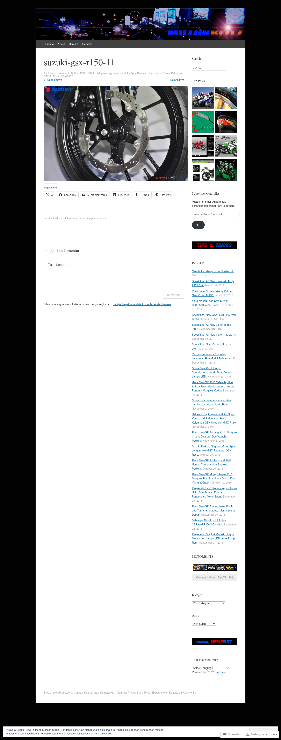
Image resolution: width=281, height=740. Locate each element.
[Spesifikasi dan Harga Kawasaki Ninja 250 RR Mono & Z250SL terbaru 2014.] (226, 170)
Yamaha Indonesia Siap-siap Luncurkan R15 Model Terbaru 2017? (214, 356)
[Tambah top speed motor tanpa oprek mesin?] (203, 98)
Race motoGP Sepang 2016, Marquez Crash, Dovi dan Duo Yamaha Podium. (214, 436)
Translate (220, 672)
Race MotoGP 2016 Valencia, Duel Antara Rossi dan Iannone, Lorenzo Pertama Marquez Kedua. (213, 386)
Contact (73, 44)
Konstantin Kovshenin (182, 692)
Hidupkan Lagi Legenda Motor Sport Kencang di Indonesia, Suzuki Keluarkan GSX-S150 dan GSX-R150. (113, 74)
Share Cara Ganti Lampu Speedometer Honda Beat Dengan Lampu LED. (212, 372)
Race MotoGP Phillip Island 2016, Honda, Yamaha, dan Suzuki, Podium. (212, 464)
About (61, 44)
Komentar (173, 295)
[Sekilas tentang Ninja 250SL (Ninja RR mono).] (203, 170)
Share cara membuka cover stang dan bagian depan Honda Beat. (212, 402)
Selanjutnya (179, 80)
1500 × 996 (86, 73)
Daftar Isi (87, 44)
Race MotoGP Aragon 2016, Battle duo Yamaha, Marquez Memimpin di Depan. (213, 510)
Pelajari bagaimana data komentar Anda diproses (142, 304)
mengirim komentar (96, 218)
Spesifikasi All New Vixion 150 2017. (214, 334)
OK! (198, 225)
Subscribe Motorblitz (205, 193)
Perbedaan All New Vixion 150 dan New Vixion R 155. (212, 293)
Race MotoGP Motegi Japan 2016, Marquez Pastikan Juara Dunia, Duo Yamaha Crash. (213, 478)
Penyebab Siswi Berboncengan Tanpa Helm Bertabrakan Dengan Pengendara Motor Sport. (214, 492)
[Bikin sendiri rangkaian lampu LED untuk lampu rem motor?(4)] (203, 122)
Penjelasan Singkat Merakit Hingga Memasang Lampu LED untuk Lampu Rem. (214, 538)
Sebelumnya (53, 80)
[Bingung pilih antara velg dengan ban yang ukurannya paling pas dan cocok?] (226, 98)
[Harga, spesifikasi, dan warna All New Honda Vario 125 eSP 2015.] (226, 122)
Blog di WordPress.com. (58, 692)
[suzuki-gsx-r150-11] (116, 180)
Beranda (49, 44)
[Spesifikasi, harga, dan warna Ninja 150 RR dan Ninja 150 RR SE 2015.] (226, 146)
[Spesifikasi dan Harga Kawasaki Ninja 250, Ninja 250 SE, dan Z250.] (203, 146)
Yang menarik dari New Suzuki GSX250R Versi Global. (210, 303)
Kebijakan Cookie (102, 733)
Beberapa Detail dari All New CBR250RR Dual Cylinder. (209, 522)
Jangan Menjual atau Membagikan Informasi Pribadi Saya (108, 692)
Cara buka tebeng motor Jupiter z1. (213, 271)
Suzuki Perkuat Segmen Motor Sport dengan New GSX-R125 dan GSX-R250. (214, 450)
